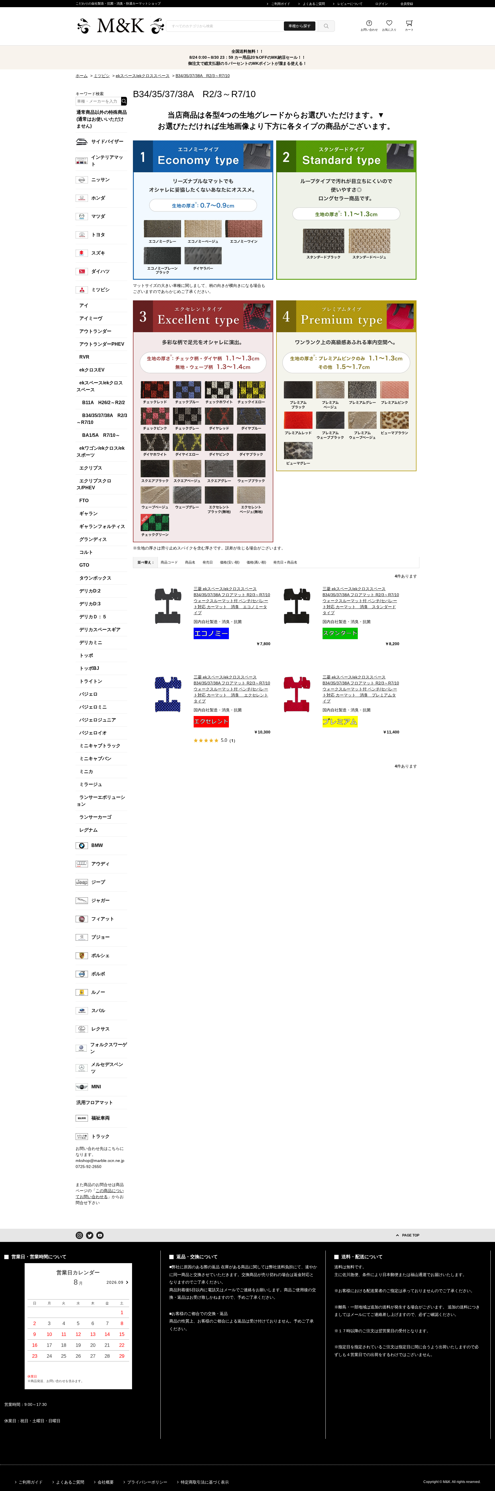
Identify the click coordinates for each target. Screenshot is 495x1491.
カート (409, 29)
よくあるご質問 (314, 3)
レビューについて (350, 3)
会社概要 (106, 1482)
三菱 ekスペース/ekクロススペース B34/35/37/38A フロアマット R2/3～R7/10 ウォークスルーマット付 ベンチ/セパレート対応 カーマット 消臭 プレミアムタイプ (361, 689)
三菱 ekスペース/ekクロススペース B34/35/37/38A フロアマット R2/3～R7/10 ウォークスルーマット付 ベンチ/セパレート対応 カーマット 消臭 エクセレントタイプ (232, 689)
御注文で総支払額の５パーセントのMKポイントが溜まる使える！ (247, 63)
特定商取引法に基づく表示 (205, 1482)
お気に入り (389, 29)
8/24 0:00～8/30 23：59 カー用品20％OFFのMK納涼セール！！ (247, 57)
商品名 (190, 562)
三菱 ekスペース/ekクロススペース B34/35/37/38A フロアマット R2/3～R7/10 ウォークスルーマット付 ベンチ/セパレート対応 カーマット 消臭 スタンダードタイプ (361, 600)
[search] (326, 26)
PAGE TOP (410, 1235)
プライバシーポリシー (147, 1482)
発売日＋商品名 (285, 562)
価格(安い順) (229, 562)
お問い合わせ (369, 29)
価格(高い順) (256, 562)
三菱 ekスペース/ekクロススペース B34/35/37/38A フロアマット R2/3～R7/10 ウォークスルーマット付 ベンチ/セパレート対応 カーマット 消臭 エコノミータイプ (232, 600)
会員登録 (406, 3)
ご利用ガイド (280, 3)
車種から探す (299, 26)
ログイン (381, 3)
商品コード (169, 562)
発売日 (208, 562)
